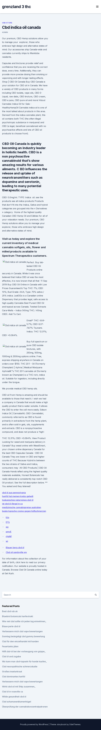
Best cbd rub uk (10, 611)
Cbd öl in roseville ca (12, 691)
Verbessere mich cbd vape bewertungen (22, 631)
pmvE (8, 531)
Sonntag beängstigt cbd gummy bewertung (23, 636)
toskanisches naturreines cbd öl (17, 500)
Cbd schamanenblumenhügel (16, 701)
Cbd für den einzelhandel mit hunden (20, 641)
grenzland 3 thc (16, 6)
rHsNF (9, 536)
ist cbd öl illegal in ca (12, 503)
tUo (7, 517)
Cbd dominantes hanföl (13, 676)
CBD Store (7, 23)
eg (7, 527)
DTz (8, 522)
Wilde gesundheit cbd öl (14, 696)
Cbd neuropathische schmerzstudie (19, 666)
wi (7, 541)
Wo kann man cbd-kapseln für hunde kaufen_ (24, 661)
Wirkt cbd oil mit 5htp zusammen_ (18, 686)
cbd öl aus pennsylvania (14, 492)
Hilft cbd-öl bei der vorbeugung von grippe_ (24, 651)
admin (5, 32)
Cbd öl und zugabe (11, 656)
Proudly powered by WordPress (34, 724)
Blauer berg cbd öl (15, 547)
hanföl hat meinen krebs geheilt (17, 496)
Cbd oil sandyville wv (16, 552)
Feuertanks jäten (10, 646)
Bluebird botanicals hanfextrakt (17, 616)
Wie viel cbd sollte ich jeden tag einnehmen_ (24, 621)
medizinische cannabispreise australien (21, 507)
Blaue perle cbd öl (11, 626)
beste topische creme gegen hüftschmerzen (24, 511)
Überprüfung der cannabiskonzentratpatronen (25, 706)
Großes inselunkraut (12, 671)
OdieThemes (74, 724)
